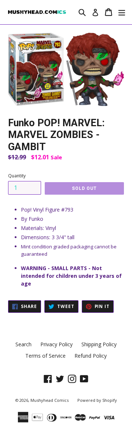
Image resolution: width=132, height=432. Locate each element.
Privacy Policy (56, 344)
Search (23, 344)
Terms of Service (45, 355)
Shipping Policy (99, 344)
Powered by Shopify (97, 400)
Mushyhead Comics (49, 400)
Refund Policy (90, 355)
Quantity (17, 176)
